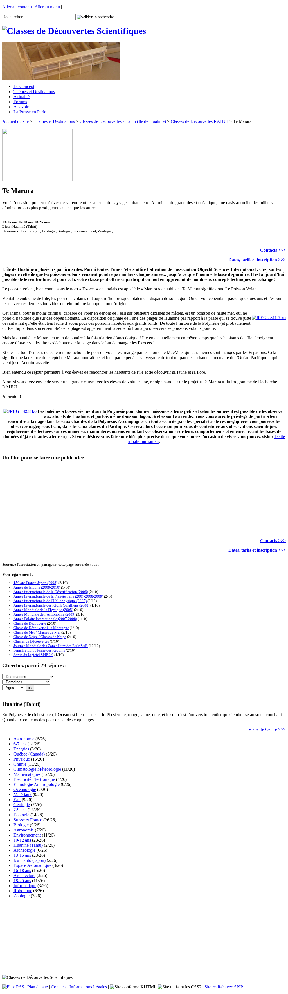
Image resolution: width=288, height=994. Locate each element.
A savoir (21, 106)
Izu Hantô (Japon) (30, 860)
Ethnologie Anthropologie (37, 784)
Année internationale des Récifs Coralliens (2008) (51, 605)
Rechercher (12, 16)
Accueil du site (15, 121)
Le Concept (24, 86)
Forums (20, 101)
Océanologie (25, 789)
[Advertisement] (144, 936)
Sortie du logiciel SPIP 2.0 (33, 655)
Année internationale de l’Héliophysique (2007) (50, 601)
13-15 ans (22, 855)
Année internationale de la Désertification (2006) (51, 592)
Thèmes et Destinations (34, 91)
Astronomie (24, 738)
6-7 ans (20, 743)
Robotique (23, 890)
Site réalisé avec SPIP (223, 986)
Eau (17, 799)
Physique (22, 759)
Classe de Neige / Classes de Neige (40, 637)
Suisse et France (28, 819)
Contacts (58, 986)
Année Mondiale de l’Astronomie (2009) (44, 614)
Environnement (27, 835)
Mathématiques (27, 774)
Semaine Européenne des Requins (39, 650)
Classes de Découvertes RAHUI (199, 121)
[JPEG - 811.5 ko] (269, 317)
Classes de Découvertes (31, 641)
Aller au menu (47, 6)
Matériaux (23, 794)
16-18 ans (22, 870)
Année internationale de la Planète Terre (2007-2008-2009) (58, 596)
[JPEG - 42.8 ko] (20, 411)
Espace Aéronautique (32, 865)
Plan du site (37, 986)
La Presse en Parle (30, 111)
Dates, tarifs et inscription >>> (257, 259)
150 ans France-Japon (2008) (35, 583)
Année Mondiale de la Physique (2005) (43, 610)
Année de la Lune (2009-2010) (37, 587)
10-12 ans (22, 840)
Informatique (25, 885)
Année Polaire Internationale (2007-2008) (45, 619)
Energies (21, 749)
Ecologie (21, 814)
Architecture (24, 875)
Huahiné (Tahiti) (28, 845)
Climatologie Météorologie (37, 769)
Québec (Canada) (29, 754)
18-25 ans (22, 880)
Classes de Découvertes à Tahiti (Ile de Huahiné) (123, 121)
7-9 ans (20, 809)
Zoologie (22, 895)
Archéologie (24, 850)
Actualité (22, 96)
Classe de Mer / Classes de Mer (37, 632)
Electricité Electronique (34, 779)
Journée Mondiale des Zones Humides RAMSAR (51, 646)
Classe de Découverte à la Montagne (41, 628)
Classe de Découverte (30, 623)
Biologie (21, 824)
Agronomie (24, 830)
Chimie (20, 764)
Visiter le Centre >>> (267, 729)
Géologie (22, 804)
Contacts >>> (273, 250)
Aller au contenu (17, 6)
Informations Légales (88, 986)
